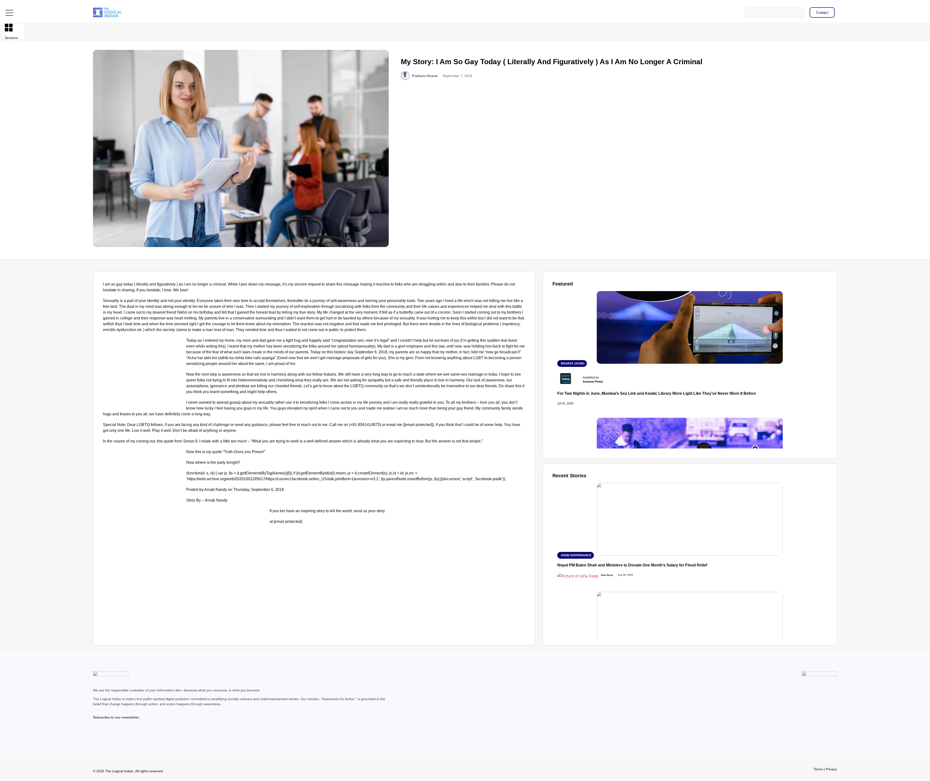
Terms (818, 769)
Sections (11, 38)
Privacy (831, 769)
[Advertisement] (143, 373)
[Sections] (9, 27)
